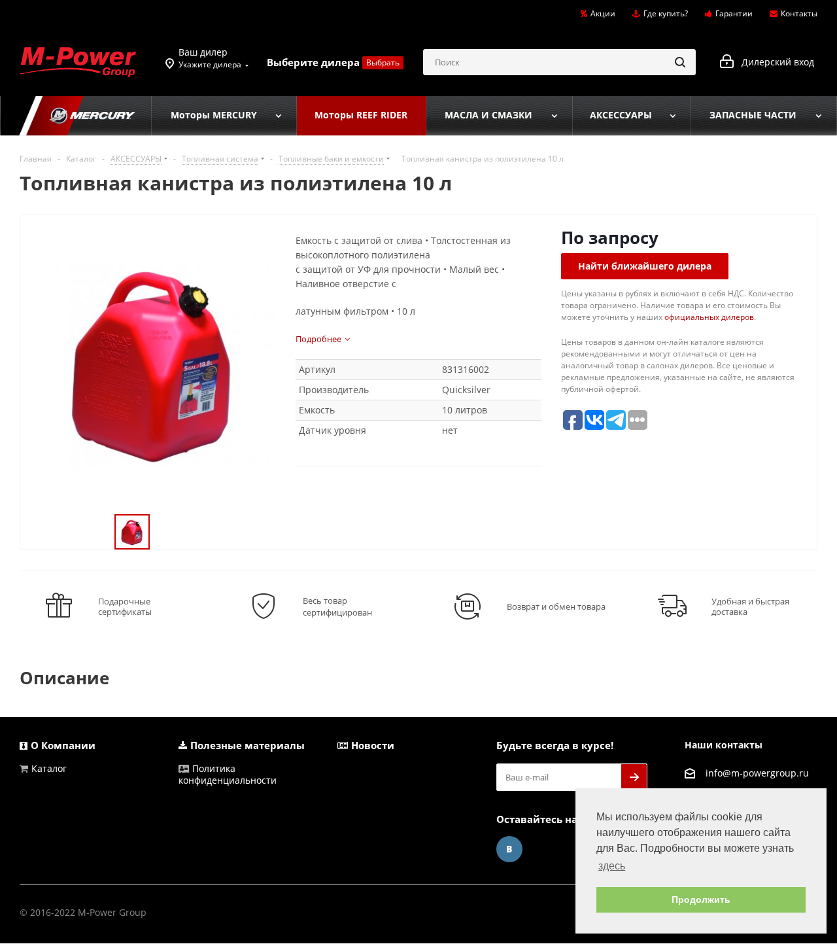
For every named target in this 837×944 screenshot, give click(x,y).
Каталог (49, 768)
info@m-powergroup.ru (757, 773)
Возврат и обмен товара (556, 606)
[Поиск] (680, 62)
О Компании (63, 745)
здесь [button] (611, 865)
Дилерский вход (774, 62)
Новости (372, 745)
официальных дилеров (709, 317)
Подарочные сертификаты (125, 606)
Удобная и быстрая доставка (750, 606)
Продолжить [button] (701, 899)
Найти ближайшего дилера (644, 266)
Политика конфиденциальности (228, 774)
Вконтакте (509, 849)
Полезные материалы (247, 745)
